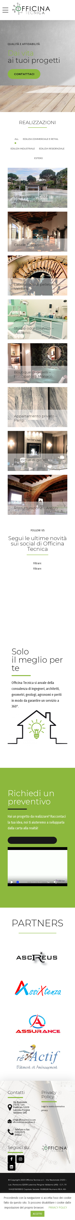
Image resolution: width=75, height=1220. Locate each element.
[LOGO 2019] (54, 1148)
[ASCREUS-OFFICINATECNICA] (37, 957)
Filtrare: (37, 563)
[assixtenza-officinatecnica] (37, 990)
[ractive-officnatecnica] (37, 1058)
